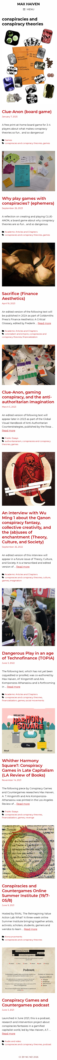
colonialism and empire (17, 334)
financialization (30, 337)
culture (46, 577)
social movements (35, 700)
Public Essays (11, 438)
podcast (47, 1044)
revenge (30, 817)
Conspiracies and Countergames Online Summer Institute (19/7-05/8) (26, 893)
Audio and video (13, 1041)
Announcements (13, 936)
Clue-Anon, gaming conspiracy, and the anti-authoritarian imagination (28, 397)
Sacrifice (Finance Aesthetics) (20, 296)
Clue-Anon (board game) (27, 111)
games (46, 143)
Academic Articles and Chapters (21, 232)
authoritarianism (13, 441)
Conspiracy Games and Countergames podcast (25, 1002)
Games (8, 140)
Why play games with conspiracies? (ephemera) (28, 201)
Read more (44, 323)
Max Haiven (28, 4)
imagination (16, 580)
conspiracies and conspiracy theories (23, 143)
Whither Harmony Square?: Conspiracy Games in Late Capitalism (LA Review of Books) (28, 768)
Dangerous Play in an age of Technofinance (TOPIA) (28, 656)
